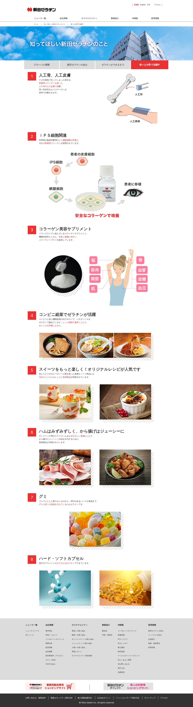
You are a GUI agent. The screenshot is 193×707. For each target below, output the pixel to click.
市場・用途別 (107, 635)
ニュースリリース (32, 631)
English (143, 5)
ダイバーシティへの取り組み (83, 639)
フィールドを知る (155, 635)
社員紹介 (151, 639)
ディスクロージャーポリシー (129, 656)
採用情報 (155, 18)
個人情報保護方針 (85, 698)
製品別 (104, 631)
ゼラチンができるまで (113, 64)
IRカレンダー (123, 643)
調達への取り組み (78, 635)
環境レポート (77, 651)
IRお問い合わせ (124, 664)
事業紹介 (115, 18)
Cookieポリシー (104, 698)
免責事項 (121, 672)
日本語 (136, 5)
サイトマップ (149, 698)
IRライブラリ (123, 639)
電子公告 (121, 668)
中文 (148, 5)
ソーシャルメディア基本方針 (127, 698)
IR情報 (135, 18)
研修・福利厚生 (154, 643)
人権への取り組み (78, 647)
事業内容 (48, 643)
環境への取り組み (78, 631)
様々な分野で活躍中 (149, 64)
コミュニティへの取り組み (82, 643)
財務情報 (121, 635)
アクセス (157, 5)
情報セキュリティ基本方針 (62, 698)
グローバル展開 (42, 64)
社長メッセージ (51, 635)
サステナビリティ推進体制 (82, 656)
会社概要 (48, 651)
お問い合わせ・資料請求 (35, 698)
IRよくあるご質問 (124, 660)
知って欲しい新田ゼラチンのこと (54, 24)
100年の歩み (50, 664)
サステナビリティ (89, 18)
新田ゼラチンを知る (155, 631)
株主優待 (121, 647)
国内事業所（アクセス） (54, 656)
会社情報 (64, 18)
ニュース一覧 (40, 18)
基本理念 (48, 631)
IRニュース (30, 635)
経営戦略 (48, 647)
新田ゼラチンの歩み (77, 64)
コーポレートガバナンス (54, 639)
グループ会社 (50, 660)
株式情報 (121, 651)
